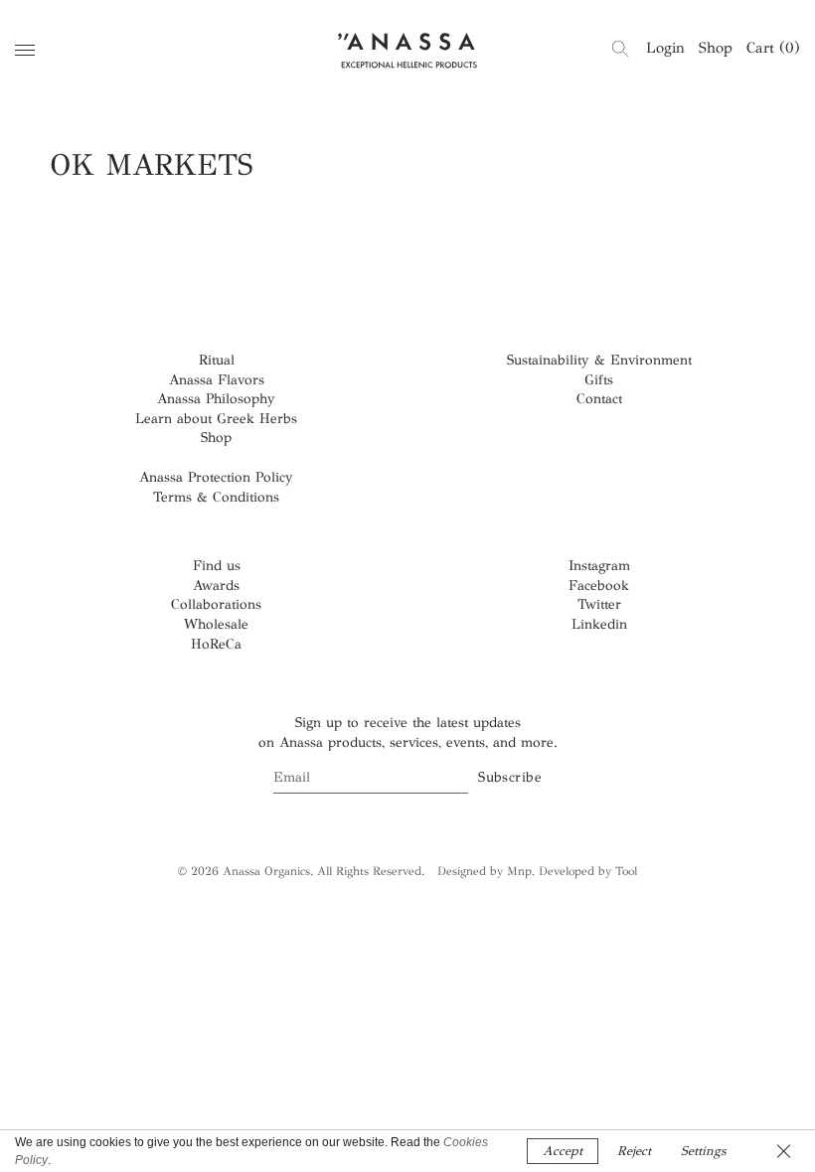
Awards (216, 585)
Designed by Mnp (484, 871)
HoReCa (216, 644)
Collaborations (216, 604)
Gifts (598, 379)
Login (665, 48)
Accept (562, 1151)
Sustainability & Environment (599, 360)
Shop (716, 48)
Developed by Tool (588, 871)
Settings (703, 1151)
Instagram (599, 565)
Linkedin (599, 624)
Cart (773, 48)
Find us (217, 565)
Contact (599, 398)
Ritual (217, 360)
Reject (634, 1151)
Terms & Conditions (216, 497)
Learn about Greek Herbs (216, 418)
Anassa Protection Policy (216, 477)
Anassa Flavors (216, 379)
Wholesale (216, 624)
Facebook (599, 585)
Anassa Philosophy (216, 398)
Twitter (599, 604)
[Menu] (25, 50)
